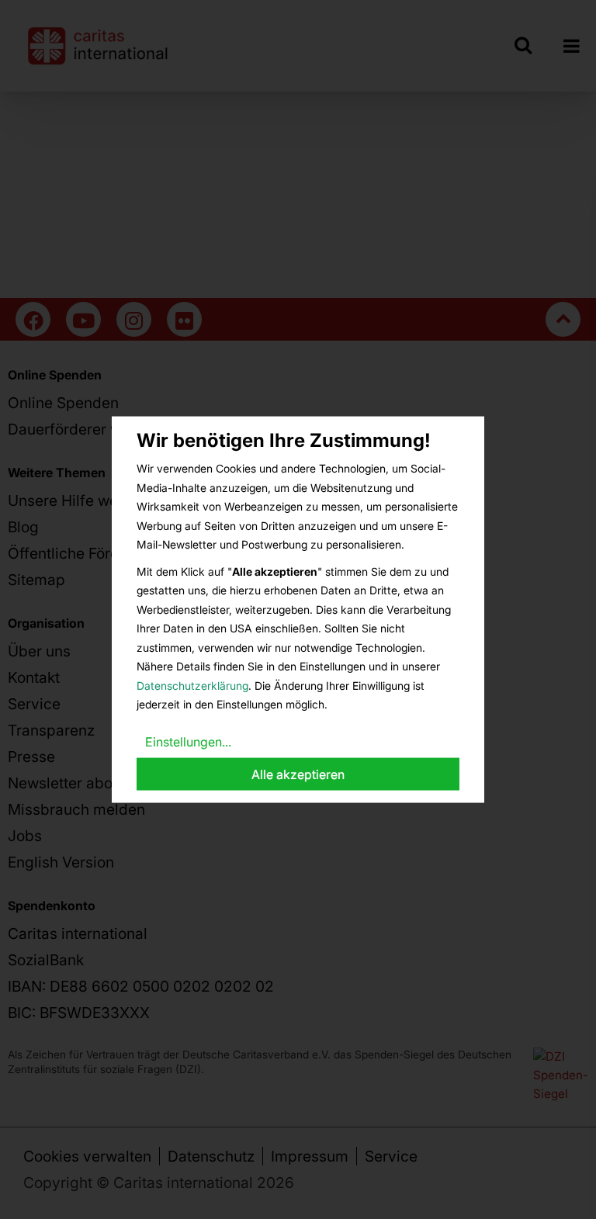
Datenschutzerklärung (192, 684)
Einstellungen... (188, 741)
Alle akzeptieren (298, 774)
